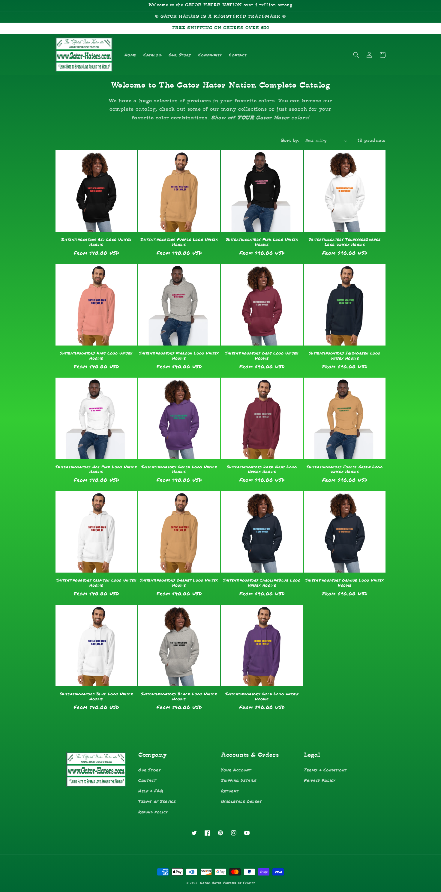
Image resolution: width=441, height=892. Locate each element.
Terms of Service (157, 801)
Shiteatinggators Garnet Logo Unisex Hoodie (179, 583)
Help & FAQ (150, 791)
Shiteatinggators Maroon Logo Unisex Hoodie (179, 356)
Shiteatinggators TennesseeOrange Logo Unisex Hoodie (345, 242)
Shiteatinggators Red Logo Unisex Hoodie (96, 242)
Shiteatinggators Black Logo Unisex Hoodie (179, 696)
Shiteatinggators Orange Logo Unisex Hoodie (344, 583)
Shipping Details (238, 780)
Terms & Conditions (325, 770)
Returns (229, 791)
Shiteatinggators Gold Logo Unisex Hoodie (262, 696)
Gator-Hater (210, 883)
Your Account (236, 770)
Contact (147, 780)
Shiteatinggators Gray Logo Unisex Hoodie (261, 356)
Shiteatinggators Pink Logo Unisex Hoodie (262, 242)
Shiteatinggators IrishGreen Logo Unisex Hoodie (344, 356)
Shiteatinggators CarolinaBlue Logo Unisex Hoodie (261, 583)
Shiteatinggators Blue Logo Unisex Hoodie (96, 696)
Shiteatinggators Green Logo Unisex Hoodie (179, 469)
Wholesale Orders (241, 801)
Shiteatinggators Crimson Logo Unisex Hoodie (96, 583)
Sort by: (290, 141)
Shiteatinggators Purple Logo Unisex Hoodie (179, 242)
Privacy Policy (319, 780)
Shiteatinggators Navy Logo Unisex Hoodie (96, 356)
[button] (356, 54)
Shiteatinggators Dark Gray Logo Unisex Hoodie (262, 469)
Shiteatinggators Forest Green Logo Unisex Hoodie (344, 469)
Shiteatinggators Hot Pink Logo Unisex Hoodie (96, 469)
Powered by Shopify (239, 883)
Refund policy (153, 812)
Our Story (149, 770)
